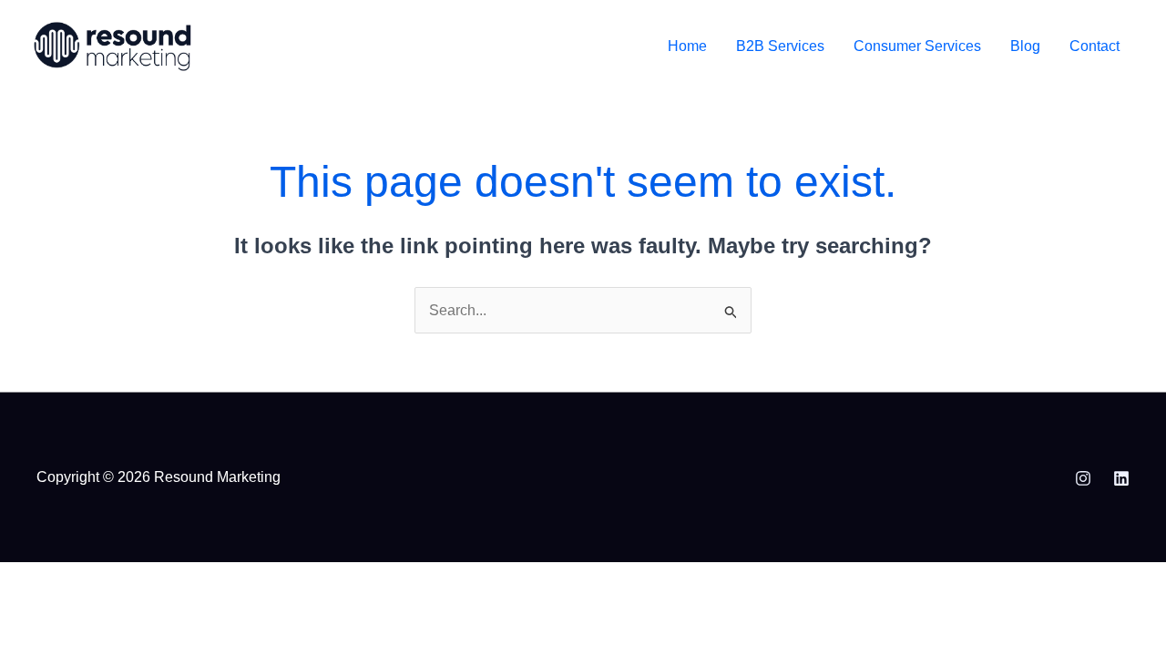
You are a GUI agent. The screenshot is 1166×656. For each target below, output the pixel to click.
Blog (1025, 46)
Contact (1094, 46)
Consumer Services (917, 46)
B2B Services (780, 46)
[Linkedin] (1121, 478)
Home (687, 46)
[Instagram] (1083, 478)
